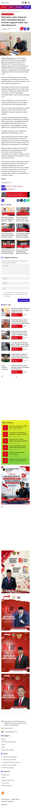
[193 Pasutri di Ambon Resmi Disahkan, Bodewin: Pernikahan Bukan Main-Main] (23, 244)
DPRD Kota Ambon (8, 768)
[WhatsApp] (28, 200)
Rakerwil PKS (11, 189)
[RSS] (2, 793)
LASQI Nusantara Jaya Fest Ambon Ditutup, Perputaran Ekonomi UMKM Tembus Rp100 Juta (8, 251)
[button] (23, 3)
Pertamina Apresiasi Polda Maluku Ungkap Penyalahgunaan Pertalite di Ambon (17, 453)
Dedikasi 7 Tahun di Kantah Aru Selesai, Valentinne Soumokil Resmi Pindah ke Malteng (18, 460)
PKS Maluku (20, 186)
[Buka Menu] (26, 3)
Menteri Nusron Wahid (9, 765)
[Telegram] (24, 200)
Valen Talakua (4, 28)
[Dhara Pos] (5, 2)
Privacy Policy (5, 783)
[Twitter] (21, 200)
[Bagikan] (28, 28)
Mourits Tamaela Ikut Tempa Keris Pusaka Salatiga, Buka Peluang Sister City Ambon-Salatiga (17, 446)
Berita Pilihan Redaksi (7, 750)
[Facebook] (18, 200)
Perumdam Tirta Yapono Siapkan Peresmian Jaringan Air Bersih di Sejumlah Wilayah (18, 440)
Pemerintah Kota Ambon (10, 757)
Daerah (3, 739)
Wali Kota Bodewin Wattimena (11, 762)
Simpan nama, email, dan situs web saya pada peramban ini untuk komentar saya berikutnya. (15, 294)
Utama (3, 744)
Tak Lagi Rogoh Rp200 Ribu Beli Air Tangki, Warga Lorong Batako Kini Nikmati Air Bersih (23, 235)
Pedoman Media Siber (7, 780)
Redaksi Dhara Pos (6, 785)
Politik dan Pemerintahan (7, 14)
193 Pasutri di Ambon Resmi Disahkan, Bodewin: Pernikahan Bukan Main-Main (22, 251)
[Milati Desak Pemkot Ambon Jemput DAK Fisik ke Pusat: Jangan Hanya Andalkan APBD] (23, 211)
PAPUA (3, 747)
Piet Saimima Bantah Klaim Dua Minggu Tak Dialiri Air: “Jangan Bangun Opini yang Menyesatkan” (7, 219)
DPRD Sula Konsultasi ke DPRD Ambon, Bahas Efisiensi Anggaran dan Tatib (18, 427)
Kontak (3, 777)
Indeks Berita (5, 775)
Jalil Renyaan (10, 186)
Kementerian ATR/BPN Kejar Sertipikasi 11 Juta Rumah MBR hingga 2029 (18, 433)
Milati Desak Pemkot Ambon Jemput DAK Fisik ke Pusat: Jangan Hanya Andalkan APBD (22, 219)
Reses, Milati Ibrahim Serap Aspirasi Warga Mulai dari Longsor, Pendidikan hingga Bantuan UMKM (7, 235)
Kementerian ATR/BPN (9, 759)
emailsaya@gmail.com (10, 732)
